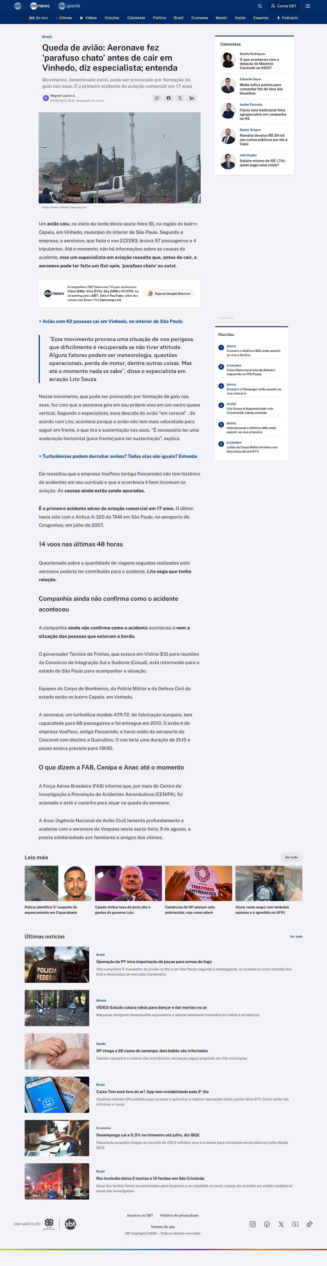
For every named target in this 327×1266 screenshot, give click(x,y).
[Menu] (308, 6)
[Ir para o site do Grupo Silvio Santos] (37, 1224)
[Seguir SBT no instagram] (252, 1224)
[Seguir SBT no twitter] (281, 1224)
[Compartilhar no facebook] (168, 98)
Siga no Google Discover (173, 293)
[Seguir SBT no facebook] (266, 1224)
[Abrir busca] (259, 6)
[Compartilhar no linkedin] (191, 98)
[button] (58, 897)
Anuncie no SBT (140, 1215)
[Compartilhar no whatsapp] (157, 98)
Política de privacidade (179, 1215)
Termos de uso (163, 1227)
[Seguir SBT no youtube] (295, 1224)
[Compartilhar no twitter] (180, 98)
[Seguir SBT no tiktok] (309, 1224)
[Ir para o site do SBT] (70, 1224)
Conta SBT (287, 6)
